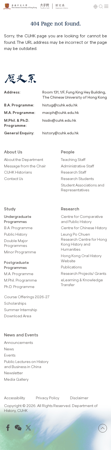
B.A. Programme (18, 227)
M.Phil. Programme (20, 280)
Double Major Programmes (16, 243)
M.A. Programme (18, 273)
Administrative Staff (77, 166)
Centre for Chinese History (84, 227)
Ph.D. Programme (19, 286)
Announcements (18, 342)
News (9, 349)
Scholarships (15, 303)
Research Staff (73, 172)
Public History (15, 234)
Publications (71, 267)
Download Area (17, 316)
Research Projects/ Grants (83, 273)
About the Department (23, 159)
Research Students (77, 178)
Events (9, 355)
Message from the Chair (25, 166)
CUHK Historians (18, 172)
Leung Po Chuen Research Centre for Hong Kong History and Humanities (84, 241)
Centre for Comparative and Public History (82, 219)
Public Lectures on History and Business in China (26, 364)
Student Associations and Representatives (82, 187)
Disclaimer (79, 397)
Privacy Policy (47, 397)
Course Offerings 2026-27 (27, 296)
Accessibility (14, 397)
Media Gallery (16, 379)
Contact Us (13, 178)
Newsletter (13, 372)
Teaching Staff (73, 159)
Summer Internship (20, 309)
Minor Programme (20, 252)
